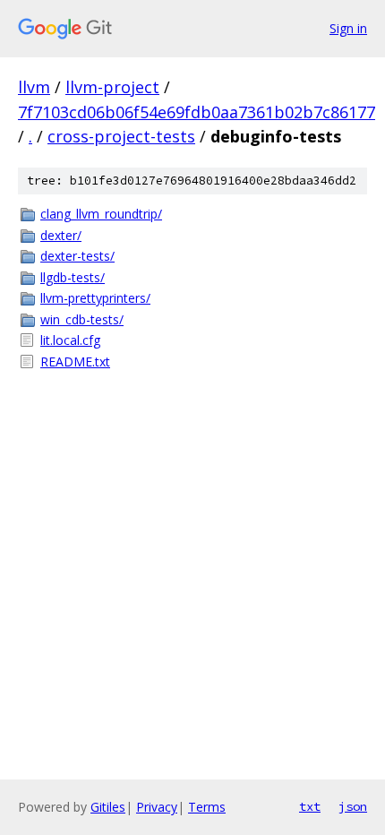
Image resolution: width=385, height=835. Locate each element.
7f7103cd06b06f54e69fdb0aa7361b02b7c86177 (196, 112)
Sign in (348, 28)
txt (310, 806)
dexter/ (60, 235)
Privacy (156, 806)
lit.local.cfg (70, 340)
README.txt (75, 361)
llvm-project (112, 87)
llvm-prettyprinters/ (95, 297)
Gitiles (107, 806)
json (352, 806)
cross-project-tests (121, 136)
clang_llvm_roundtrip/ (101, 213)
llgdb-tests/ (72, 277)
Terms (207, 806)
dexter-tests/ (77, 255)
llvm (34, 87)
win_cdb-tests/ (82, 319)
